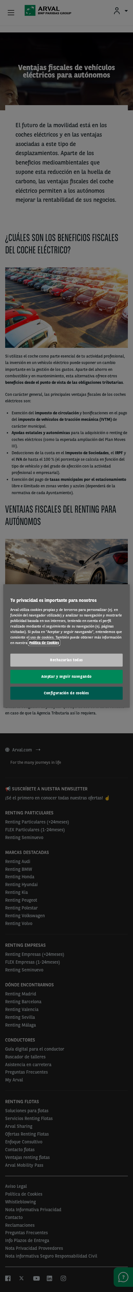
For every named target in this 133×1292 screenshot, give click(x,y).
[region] (66, 646)
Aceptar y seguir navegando (66, 676)
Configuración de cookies (66, 692)
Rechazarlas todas (66, 660)
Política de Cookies (44, 642)
